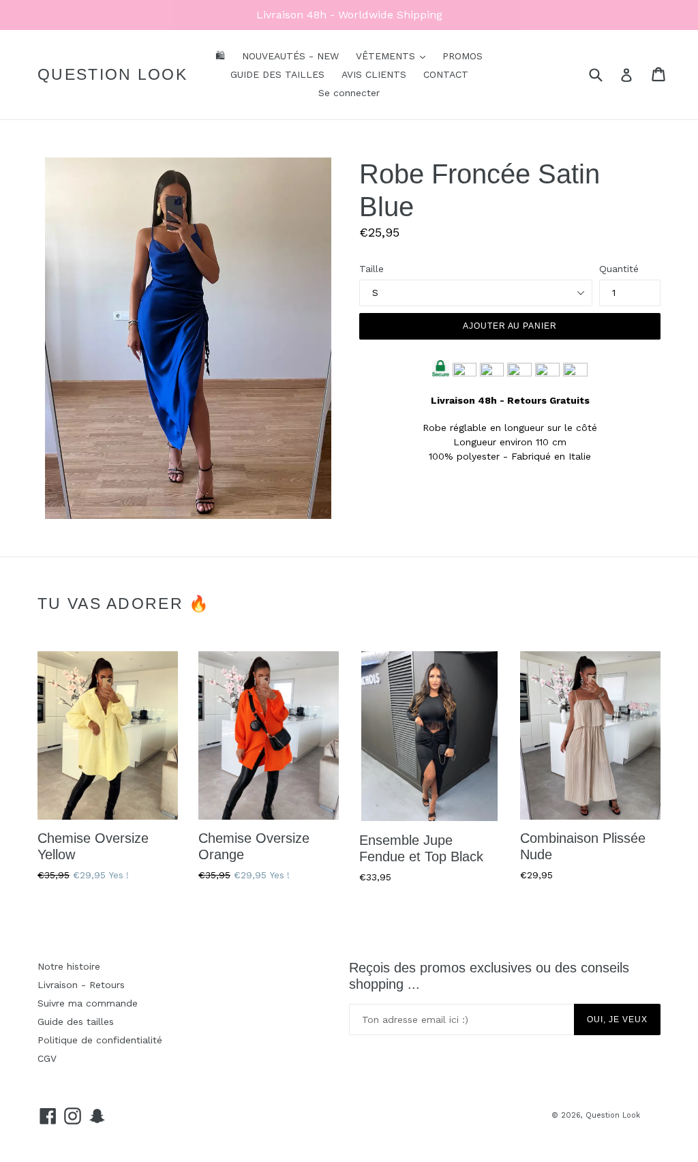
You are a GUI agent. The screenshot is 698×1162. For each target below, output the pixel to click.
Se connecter (349, 92)
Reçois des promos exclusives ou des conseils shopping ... (489, 976)
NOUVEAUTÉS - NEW (290, 55)
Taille (371, 268)
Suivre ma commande (87, 1003)
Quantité (619, 268)
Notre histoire (68, 966)
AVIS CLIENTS (374, 74)
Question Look (112, 74)
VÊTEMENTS (387, 55)
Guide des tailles (75, 1021)
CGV (47, 1058)
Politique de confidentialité (99, 1039)
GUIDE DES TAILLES (277, 74)
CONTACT (445, 74)
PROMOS (462, 55)
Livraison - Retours (81, 984)
